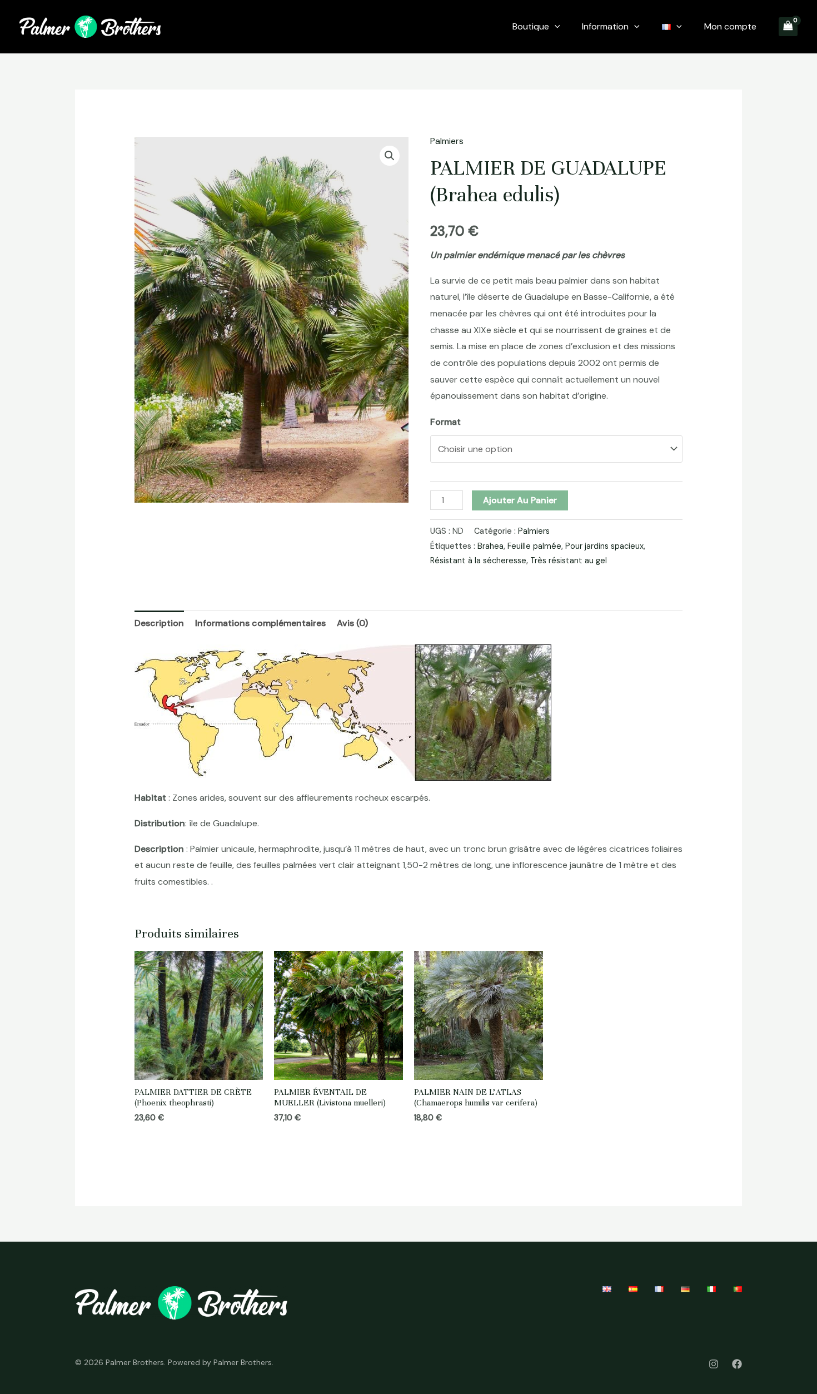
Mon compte (730, 26)
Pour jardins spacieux (604, 546)
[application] (554, 26)
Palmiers (447, 141)
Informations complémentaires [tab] (260, 623)
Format (445, 422)
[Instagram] (714, 1364)
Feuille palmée (534, 546)
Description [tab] (159, 623)
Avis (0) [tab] (352, 623)
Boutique (530, 26)
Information (605, 26)
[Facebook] (737, 1364)
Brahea (490, 546)
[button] (390, 156)
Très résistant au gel (568, 560)
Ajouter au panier (520, 500)
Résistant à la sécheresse (478, 560)
